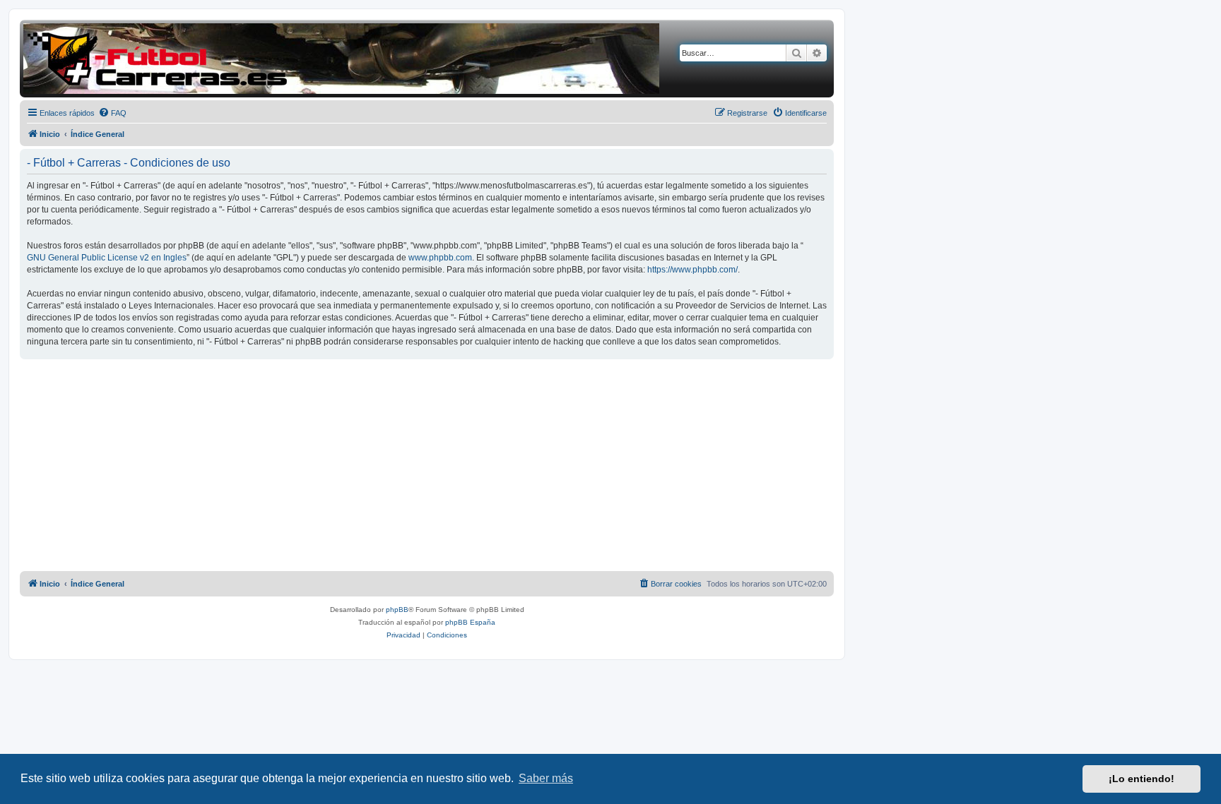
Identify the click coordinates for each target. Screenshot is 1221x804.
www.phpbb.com (440, 258)
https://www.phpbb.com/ (692, 270)
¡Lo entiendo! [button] (1141, 778)
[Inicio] (341, 58)
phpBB (397, 609)
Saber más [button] (546, 778)
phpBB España (470, 622)
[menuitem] (112, 112)
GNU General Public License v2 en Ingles (107, 258)
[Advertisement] (427, 465)
